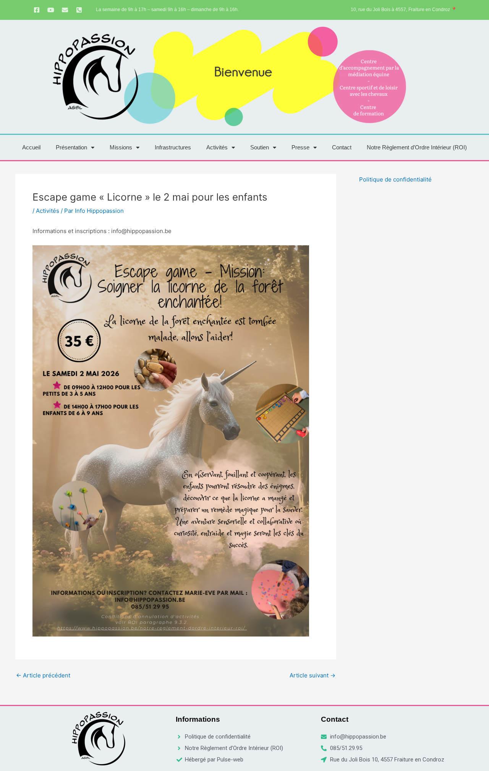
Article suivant (312, 675)
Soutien (259, 147)
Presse (300, 147)
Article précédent (43, 675)
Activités (217, 147)
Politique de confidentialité (395, 179)
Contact (341, 147)
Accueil (31, 147)
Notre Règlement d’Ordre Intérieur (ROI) (417, 147)
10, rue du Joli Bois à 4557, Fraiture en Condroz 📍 (404, 9)
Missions (121, 147)
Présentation (71, 147)
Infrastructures (173, 147)
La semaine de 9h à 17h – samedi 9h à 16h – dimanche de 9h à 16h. (167, 9)
